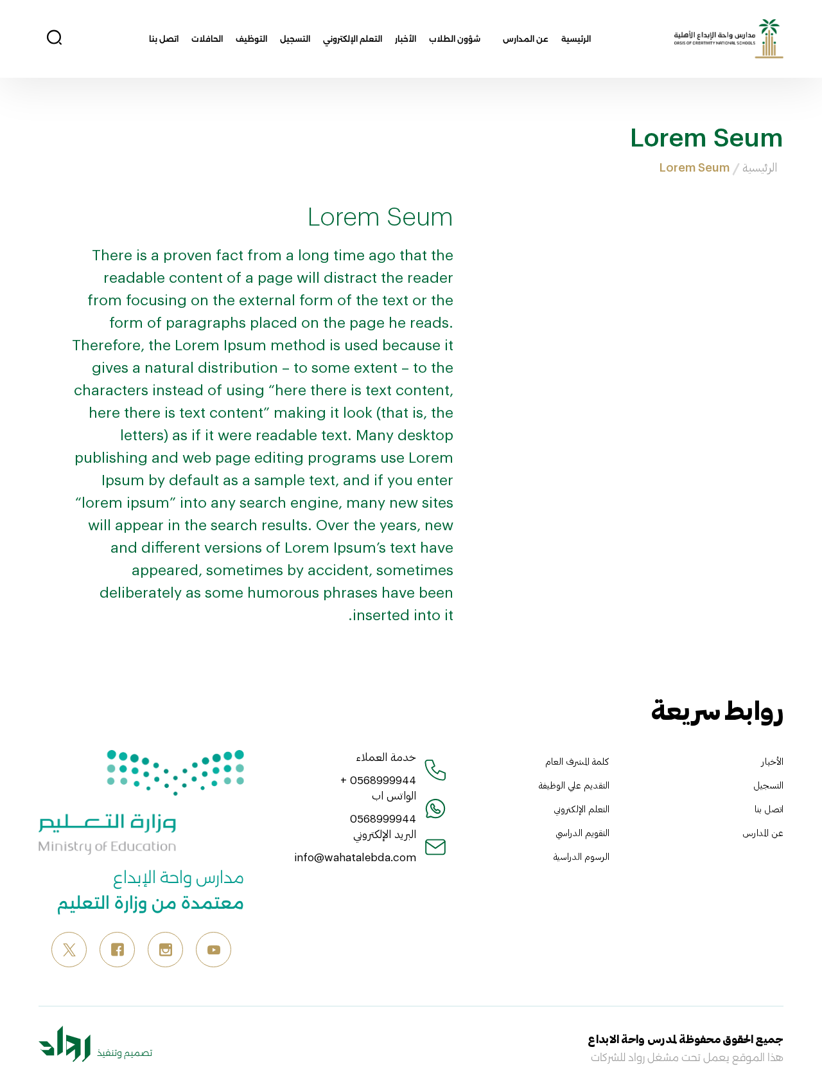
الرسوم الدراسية (581, 856)
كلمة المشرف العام (577, 761)
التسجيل (295, 39)
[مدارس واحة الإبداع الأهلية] (728, 37)
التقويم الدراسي (582, 832)
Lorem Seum (695, 167)
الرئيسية (576, 39)
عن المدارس (525, 39)
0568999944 (383, 818)
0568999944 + (378, 779)
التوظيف (251, 39)
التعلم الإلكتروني (352, 39)
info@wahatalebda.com (355, 856)
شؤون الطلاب (454, 39)
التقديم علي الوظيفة (574, 785)
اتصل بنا (164, 39)
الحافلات (207, 39)
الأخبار (405, 39)
